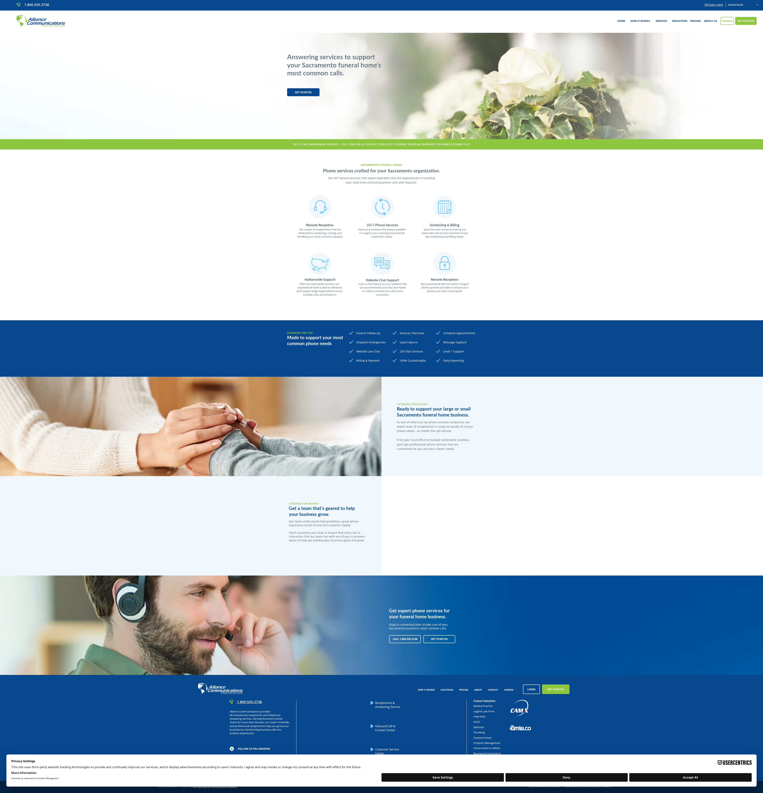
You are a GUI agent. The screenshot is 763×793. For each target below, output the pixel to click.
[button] (661, 20)
